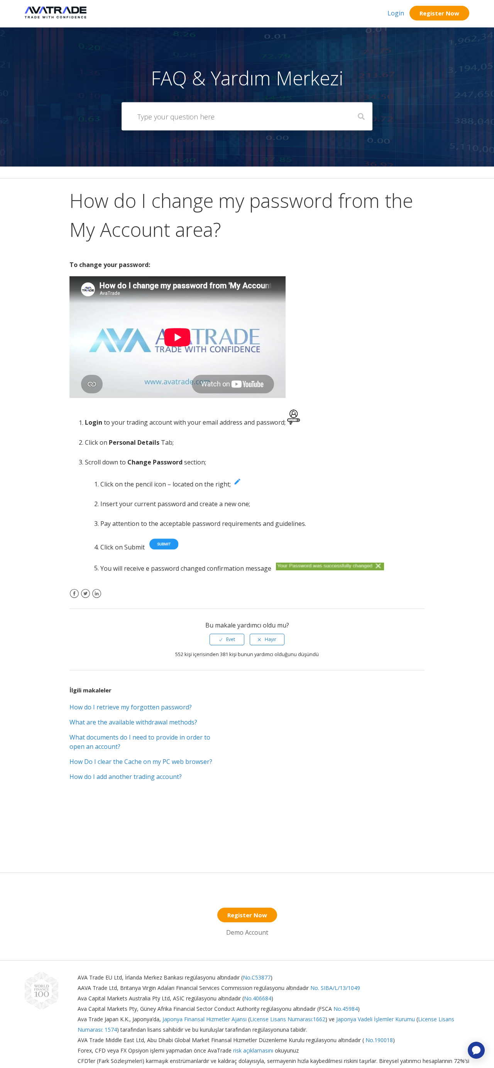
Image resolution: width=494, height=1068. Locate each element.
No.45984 (345, 1008)
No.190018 (378, 1040)
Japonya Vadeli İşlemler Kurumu (375, 1019)
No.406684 (257, 998)
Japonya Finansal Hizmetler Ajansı (204, 1019)
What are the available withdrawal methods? (133, 722)
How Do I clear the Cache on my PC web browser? (140, 761)
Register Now (439, 13)
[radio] (227, 639)
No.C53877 (257, 977)
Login (395, 13)
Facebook (74, 598)
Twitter (85, 598)
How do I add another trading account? (125, 776)
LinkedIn (97, 598)
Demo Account (247, 932)
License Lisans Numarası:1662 (287, 1019)
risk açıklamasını (254, 1050)
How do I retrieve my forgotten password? (130, 707)
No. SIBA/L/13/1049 (335, 987)
